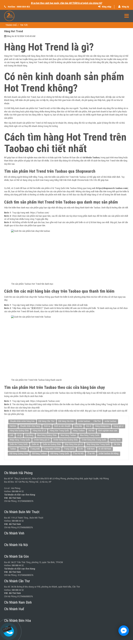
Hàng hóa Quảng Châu (19, 430)
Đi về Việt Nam (105, 449)
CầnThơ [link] (97, 421)
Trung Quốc (69, 449)
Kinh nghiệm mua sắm (107, 430)
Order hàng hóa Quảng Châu (65, 440)
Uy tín (80, 449)
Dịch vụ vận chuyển (62, 426)
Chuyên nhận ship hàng (30, 426)
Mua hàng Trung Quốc (89, 435)
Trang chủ (11, 25)
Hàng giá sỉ (118, 426)
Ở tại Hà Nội (78, 453)
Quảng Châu (115, 440)
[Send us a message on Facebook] (123, 630)
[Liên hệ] (9, 628)
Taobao (13, 449)
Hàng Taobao (79, 430)
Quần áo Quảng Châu (52, 444)
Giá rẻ (88, 426)
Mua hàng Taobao (68, 435)
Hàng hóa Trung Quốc (59, 430)
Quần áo (35, 444)
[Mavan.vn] (66, 16)
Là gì (19, 435)
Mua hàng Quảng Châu (47, 435)
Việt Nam (91, 449)
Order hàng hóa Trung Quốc (94, 440)
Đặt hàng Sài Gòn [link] (66, 421)
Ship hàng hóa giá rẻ (74, 444)
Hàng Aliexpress (102, 426)
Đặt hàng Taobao (39, 453)
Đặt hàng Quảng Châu (19, 453)
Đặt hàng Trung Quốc (60, 453)
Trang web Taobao (52, 449)
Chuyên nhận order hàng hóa (22, 421)
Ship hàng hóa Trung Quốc (98, 444)
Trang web (35, 449)
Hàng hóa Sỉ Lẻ (39, 430)
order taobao (84, 421)
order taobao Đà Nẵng (108, 453)
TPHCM (23, 449)
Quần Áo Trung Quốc (19, 444)
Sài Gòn (117, 444)
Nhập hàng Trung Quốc (20, 440)
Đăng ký (125, 7)
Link (11, 435)
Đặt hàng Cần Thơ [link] (46, 421)
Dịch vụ (47, 426)
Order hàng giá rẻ (41, 440)
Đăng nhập (106, 7)
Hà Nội (91, 430)
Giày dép (78, 426)
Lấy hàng (29, 435)
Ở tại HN (91, 453)
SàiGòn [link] (13, 426)
